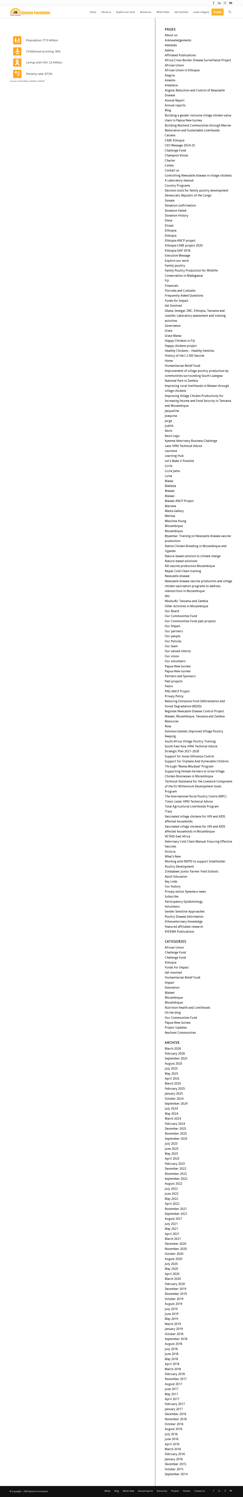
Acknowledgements (178, 40)
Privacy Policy (174, 696)
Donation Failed (175, 210)
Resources (171, 721)
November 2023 (176, 1133)
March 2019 (173, 1324)
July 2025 (171, 1068)
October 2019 (174, 1299)
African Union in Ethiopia (182, 70)
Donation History (176, 215)
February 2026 (175, 1053)
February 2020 (175, 1284)
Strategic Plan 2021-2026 (182, 751)
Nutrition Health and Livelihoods (187, 1007)
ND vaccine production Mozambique (190, 566)
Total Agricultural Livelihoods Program (192, 806)
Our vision (172, 656)
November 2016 (176, 1419)
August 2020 (173, 1259)
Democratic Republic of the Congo (188, 195)
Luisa (168, 476)
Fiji (167, 280)
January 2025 (174, 1093)
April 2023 (172, 1158)
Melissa (170, 516)
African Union (174, 65)
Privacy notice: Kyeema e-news (185, 891)
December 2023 (175, 1128)
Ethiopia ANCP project (180, 240)
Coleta (169, 165)
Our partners (174, 631)
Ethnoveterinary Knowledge (184, 921)
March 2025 (173, 1083)
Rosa (168, 726)
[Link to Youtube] (231, 3)
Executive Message (177, 255)
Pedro (169, 686)
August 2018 (173, 1344)
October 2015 (174, 1469)
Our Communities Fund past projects (190, 621)
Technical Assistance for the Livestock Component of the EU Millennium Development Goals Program (198, 786)
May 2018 (171, 1359)
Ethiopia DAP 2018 (177, 250)
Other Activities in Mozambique (186, 606)
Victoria (170, 851)
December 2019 (175, 1289)
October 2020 (174, 1254)
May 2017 (171, 1394)
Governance (173, 326)
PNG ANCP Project (177, 691)
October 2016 (174, 1424)
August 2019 (173, 1304)
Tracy (168, 811)
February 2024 (175, 1123)
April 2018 (172, 1364)
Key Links (171, 881)
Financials (171, 285)
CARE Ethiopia (174, 140)
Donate (169, 200)
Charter (170, 160)
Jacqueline (172, 411)
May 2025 (171, 1073)
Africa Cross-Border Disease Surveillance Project (198, 60)
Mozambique (174, 526)
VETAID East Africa (177, 836)
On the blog (173, 1012)
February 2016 (175, 1454)
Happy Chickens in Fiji (180, 340)
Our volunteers (175, 661)
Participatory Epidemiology (184, 901)
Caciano (170, 135)
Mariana (170, 506)
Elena (168, 220)
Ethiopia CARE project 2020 (184, 245)
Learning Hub (174, 456)
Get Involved (173, 305)
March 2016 (173, 1449)
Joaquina (171, 416)
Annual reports (175, 105)
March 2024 (173, 1118)
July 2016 (171, 1434)
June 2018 (171, 1354)
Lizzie (168, 466)
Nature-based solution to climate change (193, 556)
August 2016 (173, 1429)
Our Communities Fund (181, 616)
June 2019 (171, 1314)
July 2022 (171, 1189)
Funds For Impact (177, 967)
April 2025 (172, 1078)
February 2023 (175, 1164)
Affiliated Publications (180, 55)
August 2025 (173, 1063)
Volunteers (172, 906)
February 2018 (175, 1374)
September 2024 (176, 1103)
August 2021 (173, 1219)
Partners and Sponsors (180, 676)
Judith (169, 426)
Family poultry (175, 265)
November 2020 (176, 1249)
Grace (168, 330)
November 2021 (176, 1209)
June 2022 (171, 1193)
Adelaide (171, 45)
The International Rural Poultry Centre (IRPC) (195, 796)
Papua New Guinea (177, 666)
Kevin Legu (172, 436)
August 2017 (173, 1384)
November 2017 (176, 1379)
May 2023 (171, 1153)
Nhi (167, 596)
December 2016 (175, 1414)
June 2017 (171, 1389)
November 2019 (176, 1294)
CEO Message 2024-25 (180, 145)
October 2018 (174, 1334)
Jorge (168, 421)
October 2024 (174, 1098)
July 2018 (171, 1349)
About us (171, 35)
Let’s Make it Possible (179, 461)
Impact (169, 982)
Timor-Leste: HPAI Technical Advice (189, 801)
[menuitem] (93, 12)
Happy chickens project (181, 346)
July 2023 (171, 1143)
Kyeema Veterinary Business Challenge (191, 441)
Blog (168, 110)
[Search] (230, 12)
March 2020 (173, 1279)
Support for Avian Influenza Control (189, 756)
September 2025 (176, 1058)
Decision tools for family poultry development (196, 190)
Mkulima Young (175, 521)
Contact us (172, 170)
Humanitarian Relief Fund (182, 366)
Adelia (169, 50)
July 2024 (171, 1108)
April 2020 (172, 1274)
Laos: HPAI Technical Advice (183, 446)
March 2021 (173, 1239)
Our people (172, 636)
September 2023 (176, 1138)
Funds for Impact (176, 300)
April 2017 (172, 1399)
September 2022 (176, 1178)
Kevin (168, 431)
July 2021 (171, 1224)
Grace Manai (173, 336)
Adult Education (176, 876)
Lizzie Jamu (172, 471)
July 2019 (171, 1309)
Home (169, 361)
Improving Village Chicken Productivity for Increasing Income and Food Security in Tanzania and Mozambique (198, 401)
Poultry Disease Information (184, 916)
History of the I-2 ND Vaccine (184, 355)
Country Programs (177, 185)
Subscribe (171, 896)
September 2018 (176, 1339)
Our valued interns (178, 651)
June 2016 (171, 1439)
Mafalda (170, 486)
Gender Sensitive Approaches (184, 911)
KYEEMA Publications (179, 931)
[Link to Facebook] (213, 3)
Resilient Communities (180, 1032)
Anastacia (171, 85)
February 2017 (175, 1404)
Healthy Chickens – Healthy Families (189, 351)
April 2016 (172, 1444)
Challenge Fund (175, 150)
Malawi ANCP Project (179, 501)
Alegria (170, 75)
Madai (169, 481)
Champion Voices (176, 155)
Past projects (173, 681)
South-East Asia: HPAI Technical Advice (191, 746)
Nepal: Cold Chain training (183, 571)
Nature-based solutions (181, 561)
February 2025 (175, 1088)
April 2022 (172, 1204)
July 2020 (171, 1264)
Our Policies (173, 641)
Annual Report (175, 100)
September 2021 (176, 1214)
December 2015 (175, 1464)
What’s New (173, 856)
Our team (171, 646)
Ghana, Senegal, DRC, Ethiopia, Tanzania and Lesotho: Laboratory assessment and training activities (195, 316)
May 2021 (171, 1229)
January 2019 (174, 1329)
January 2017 (174, 1409)
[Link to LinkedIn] (219, 3)
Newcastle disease (177, 576)
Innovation (172, 987)
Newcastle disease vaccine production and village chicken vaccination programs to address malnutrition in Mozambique (198, 586)
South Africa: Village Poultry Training (190, 741)
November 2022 (176, 1174)
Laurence (171, 451)
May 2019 (171, 1319)
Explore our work (177, 260)
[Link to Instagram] (225, 3)
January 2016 (174, 1459)
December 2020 (175, 1244)
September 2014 (176, 1474)
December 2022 (175, 1168)
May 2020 (171, 1269)
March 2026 (173, 1048)
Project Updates (176, 1027)
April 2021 (172, 1234)
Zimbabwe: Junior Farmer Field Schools (191, 871)
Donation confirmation (180, 205)
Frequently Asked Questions (184, 295)
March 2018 (173, 1369)
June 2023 (171, 1149)
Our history (173, 886)
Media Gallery (174, 511)
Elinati (169, 225)
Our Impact (172, 626)
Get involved (173, 972)
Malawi (170, 491)
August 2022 (173, 1183)
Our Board (172, 611)
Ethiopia (170, 230)
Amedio (170, 80)
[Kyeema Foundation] (30, 12)
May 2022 (171, 1199)
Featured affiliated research (184, 926)
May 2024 (171, 1113)
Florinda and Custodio (180, 290)
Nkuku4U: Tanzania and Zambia (186, 601)
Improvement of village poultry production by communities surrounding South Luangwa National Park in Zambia (197, 376)
